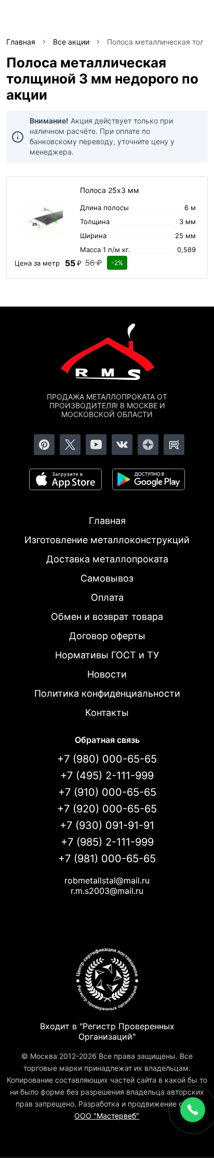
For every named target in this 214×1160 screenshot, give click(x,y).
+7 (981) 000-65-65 (107, 858)
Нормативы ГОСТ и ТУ (107, 655)
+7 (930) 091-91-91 (107, 825)
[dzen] (148, 444)
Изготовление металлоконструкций (107, 539)
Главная (107, 520)
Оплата (107, 597)
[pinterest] (44, 444)
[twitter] (70, 444)
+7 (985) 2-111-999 (107, 842)
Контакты (107, 712)
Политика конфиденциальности (107, 693)
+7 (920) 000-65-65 (107, 809)
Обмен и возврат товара (107, 616)
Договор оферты (107, 635)
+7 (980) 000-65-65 (107, 759)
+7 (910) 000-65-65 (107, 792)
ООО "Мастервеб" (106, 1115)
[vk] (122, 444)
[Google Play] (148, 479)
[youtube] (96, 444)
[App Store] (65, 479)
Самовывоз (107, 578)
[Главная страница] (107, 354)
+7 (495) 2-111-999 (107, 775)
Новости (107, 674)
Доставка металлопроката (107, 559)
